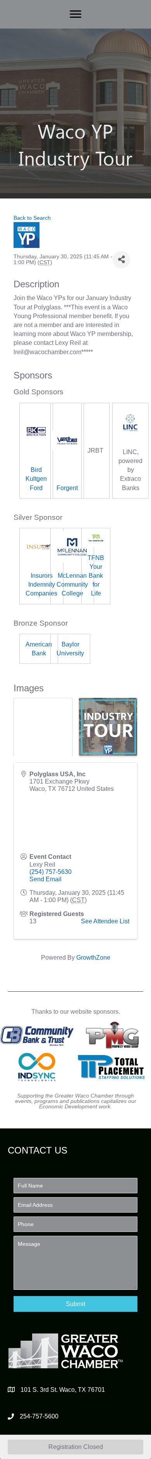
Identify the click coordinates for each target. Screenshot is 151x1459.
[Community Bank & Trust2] (37, 1034)
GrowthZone (93, 957)
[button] (75, 1304)
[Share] (121, 259)
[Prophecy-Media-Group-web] (114, 1034)
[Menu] (75, 14)
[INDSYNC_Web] (37, 1067)
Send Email (45, 879)
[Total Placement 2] (114, 1067)
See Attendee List (105, 921)
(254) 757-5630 (50, 872)
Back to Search (32, 218)
